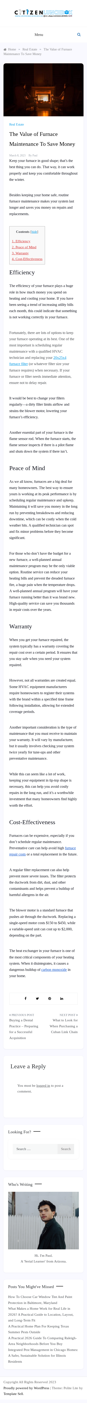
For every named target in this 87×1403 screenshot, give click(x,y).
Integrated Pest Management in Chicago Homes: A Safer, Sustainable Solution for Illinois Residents (43, 1355)
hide (34, 232)
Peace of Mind (24, 247)
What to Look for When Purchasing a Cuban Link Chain (64, 1026)
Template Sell (13, 1394)
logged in (43, 1085)
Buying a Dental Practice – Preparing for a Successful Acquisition (23, 1029)
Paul (34, 155)
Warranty (20, 253)
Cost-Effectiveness (27, 259)
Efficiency (21, 241)
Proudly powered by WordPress (26, 1388)
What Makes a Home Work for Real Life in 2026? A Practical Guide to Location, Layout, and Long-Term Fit (41, 1314)
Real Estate (16, 124)
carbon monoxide (54, 970)
